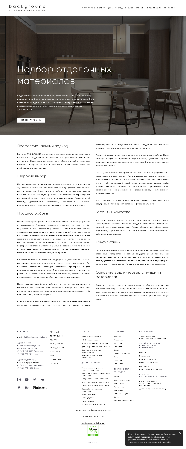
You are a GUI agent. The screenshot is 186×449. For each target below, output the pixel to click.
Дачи (116, 397)
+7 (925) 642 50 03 (25, 351)
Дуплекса (119, 390)
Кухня (117, 350)
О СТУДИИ (120, 8)
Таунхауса (119, 387)
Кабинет (118, 347)
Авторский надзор (91, 336)
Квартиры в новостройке (95, 379)
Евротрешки (88, 401)
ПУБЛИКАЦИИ (154, 8)
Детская (118, 343)
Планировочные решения (95, 343)
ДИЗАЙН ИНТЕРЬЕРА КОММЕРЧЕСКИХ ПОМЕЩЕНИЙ (150, 345)
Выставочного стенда (150, 369)
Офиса (142, 352)
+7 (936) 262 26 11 (25, 354)
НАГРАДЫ (140, 8)
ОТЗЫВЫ (54, 363)
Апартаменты (89, 394)
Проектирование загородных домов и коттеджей (150, 383)
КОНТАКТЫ (169, 8)
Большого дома (122, 394)
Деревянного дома (124, 400)
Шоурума (144, 366)
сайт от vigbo (93, 442)
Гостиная (118, 340)
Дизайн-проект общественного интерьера (153, 337)
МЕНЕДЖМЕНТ (57, 348)
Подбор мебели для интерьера (92, 356)
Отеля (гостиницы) (149, 363)
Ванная (117, 336)
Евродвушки (88, 398)
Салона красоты (147, 359)
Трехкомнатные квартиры (95, 385)
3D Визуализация (91, 340)
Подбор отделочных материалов (92, 351)
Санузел (118, 357)
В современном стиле (93, 404)
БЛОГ (130, 8)
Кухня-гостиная (122, 353)
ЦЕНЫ (110, 8)
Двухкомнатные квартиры (95, 382)
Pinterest (40, 387)
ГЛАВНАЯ (54, 332)
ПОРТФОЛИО (88, 8)
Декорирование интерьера (96, 347)
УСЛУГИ (101, 8)
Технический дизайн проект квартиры (92, 369)
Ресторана (144, 356)
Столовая (119, 364)
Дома (116, 377)
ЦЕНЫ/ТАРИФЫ (57, 344)
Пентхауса (119, 383)
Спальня (118, 360)
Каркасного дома (123, 380)
